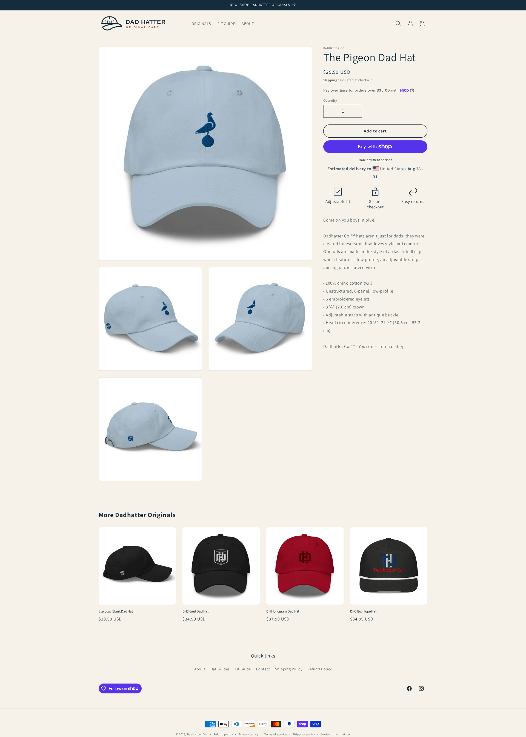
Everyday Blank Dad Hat (116, 611)
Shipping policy (303, 734)
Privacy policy (248, 734)
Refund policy (223, 734)
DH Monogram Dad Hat (282, 611)
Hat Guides (220, 669)
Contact (263, 669)
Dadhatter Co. (197, 734)
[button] (398, 24)
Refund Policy (319, 669)
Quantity (330, 100)
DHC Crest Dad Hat (195, 611)
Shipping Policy (288, 669)
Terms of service (275, 734)
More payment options (375, 160)
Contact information (335, 734)
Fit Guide (243, 669)
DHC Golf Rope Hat (363, 611)
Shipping (330, 80)
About (199, 669)
